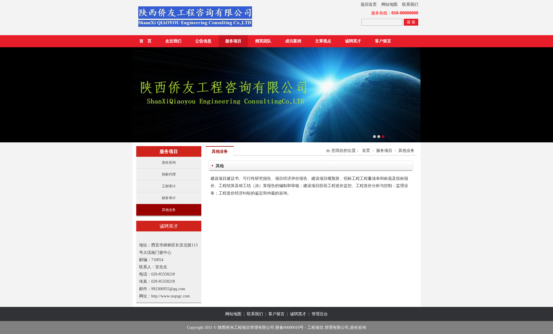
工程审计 (169, 186)
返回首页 (369, 4)
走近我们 (173, 41)
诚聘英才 (353, 41)
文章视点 (323, 41)
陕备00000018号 (289, 327)
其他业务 (169, 210)
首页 (366, 150)
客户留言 (383, 41)
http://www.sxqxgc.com (170, 296)
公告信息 (203, 41)
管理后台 (320, 314)
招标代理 (169, 174)
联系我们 (410, 4)
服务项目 (233, 41)
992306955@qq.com (168, 289)
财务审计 (169, 198)
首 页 (145, 41)
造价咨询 (169, 163)
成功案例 (293, 41)
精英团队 (263, 41)
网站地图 (389, 4)
